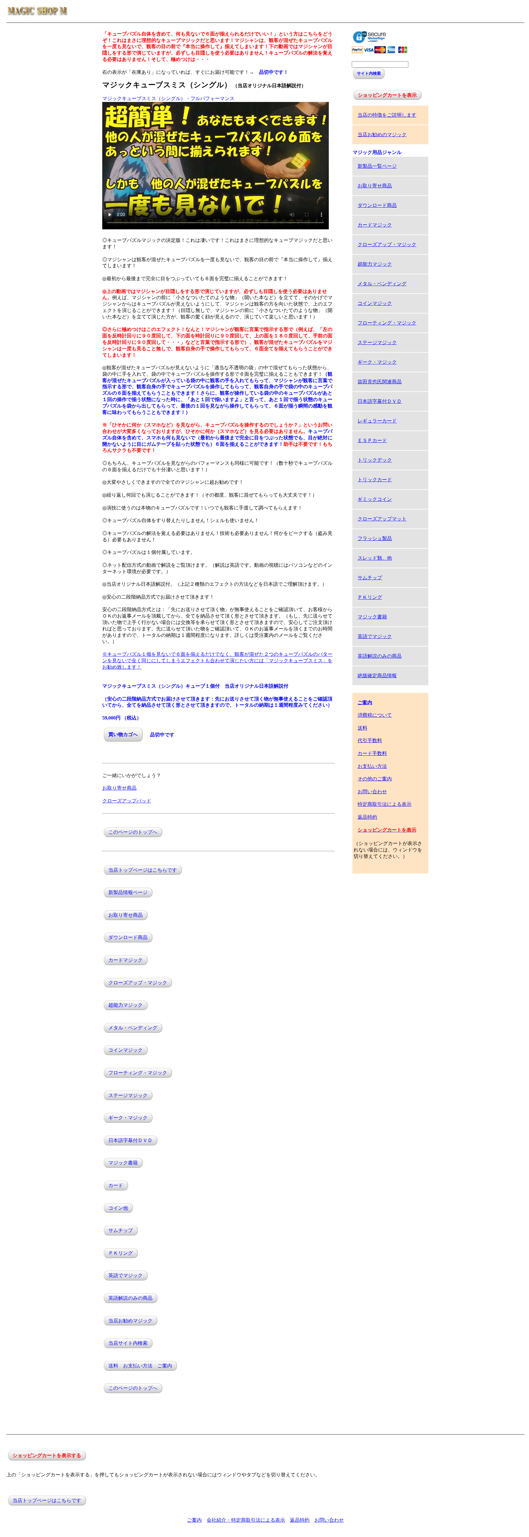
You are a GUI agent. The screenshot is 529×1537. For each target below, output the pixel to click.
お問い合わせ (372, 791)
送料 (362, 728)
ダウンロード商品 (128, 937)
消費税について (375, 715)
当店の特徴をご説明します (387, 115)
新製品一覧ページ (377, 166)
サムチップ (120, 1230)
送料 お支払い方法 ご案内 (140, 1365)
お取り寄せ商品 (119, 788)
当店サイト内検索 (128, 1343)
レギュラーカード (377, 420)
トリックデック (375, 460)
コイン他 (118, 1208)
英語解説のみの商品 (130, 1298)
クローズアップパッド (126, 800)
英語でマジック (125, 1275)
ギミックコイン (375, 499)
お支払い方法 (372, 766)
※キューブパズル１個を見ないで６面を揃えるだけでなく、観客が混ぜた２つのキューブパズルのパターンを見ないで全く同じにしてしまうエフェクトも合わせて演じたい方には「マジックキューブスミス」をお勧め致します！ (217, 661)
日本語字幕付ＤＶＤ (130, 1140)
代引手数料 (370, 740)
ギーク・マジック (128, 1118)
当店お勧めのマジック (382, 134)
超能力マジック (125, 1005)
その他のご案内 (375, 778)
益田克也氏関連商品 (380, 381)
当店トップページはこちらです (142, 870)
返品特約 (367, 817)
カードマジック (125, 960)
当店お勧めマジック (130, 1320)
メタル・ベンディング (132, 1027)
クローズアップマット (382, 518)
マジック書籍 (123, 1163)
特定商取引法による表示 (384, 804)
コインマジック (125, 1050)
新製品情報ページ (128, 892)
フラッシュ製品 (375, 538)
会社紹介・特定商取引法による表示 (246, 1520)
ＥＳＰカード (372, 440)
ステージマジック (128, 1095)
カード (115, 1185)
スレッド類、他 (375, 558)
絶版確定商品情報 (377, 675)
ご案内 (194, 1520)
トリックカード (375, 479)
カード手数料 (372, 753)
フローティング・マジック (137, 1072)
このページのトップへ (132, 832)
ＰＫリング (120, 1253)
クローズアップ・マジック (137, 982)
